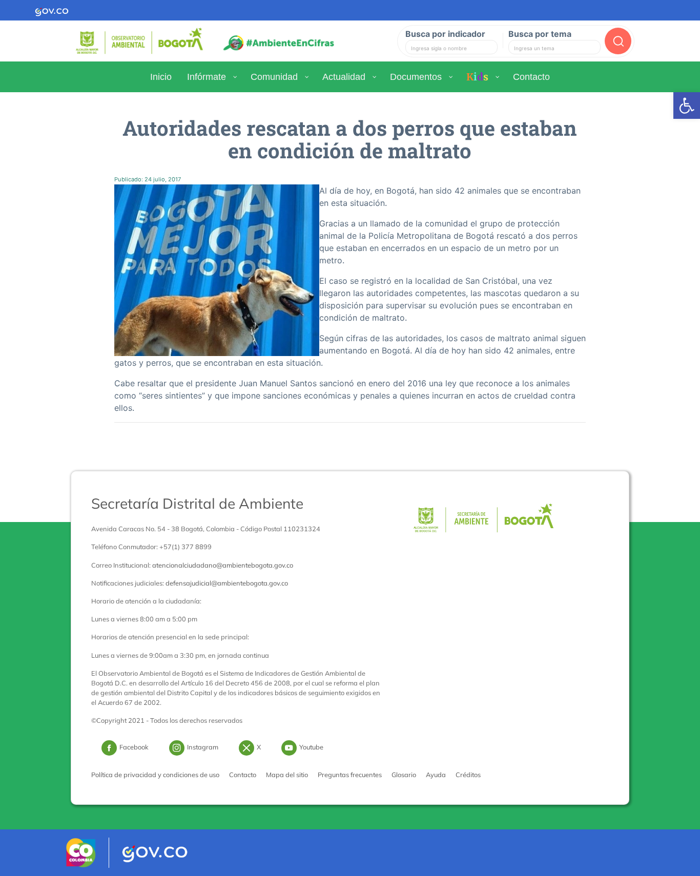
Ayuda (436, 774)
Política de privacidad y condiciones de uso (155, 774)
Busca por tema (539, 34)
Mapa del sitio (287, 774)
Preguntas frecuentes (350, 774)
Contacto (242, 774)
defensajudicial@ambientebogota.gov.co (227, 583)
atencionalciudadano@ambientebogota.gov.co (222, 565)
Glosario (404, 774)
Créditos (468, 774)
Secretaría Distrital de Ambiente (197, 503)
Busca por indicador (445, 34)
